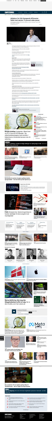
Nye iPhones (9, 14)
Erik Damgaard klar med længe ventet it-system (28, 93)
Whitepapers (31, 417)
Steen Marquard (31, 260)
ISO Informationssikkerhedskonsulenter (42, 225)
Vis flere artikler (38, 138)
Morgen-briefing (38, 116)
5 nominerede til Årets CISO (27, 14)
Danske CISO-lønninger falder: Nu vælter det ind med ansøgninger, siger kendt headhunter (36, 407)
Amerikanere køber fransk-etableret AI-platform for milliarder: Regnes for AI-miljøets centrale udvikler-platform (37, 401)
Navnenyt (21, 417)
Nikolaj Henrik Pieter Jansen (20, 260)
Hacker (6, 210)
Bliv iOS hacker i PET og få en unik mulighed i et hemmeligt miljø (20, 226)
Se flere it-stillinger (26, 231)
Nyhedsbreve (35, 0)
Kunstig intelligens (39, 129)
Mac (5, 383)
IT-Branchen (6, 278)
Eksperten (26, 0)
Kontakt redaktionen (22, 418)
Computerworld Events (32, 415)
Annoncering (30, 0)
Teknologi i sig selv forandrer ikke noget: (24, 109)
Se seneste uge (25, 409)
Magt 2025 (7, 389)
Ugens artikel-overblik (23, 414)
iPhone (27, 278)
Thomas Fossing (9, 260)
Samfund (36, 12)
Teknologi (20, 12)
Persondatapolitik (41, 414)
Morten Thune (42, 260)
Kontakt (39, 0)
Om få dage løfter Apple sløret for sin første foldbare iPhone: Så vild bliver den (17, 401)
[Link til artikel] (18, 121)
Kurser (18, 0)
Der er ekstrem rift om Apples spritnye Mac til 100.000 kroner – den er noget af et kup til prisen (17, 407)
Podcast (21, 415)
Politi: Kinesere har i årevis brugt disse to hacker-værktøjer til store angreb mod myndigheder (40, 136)
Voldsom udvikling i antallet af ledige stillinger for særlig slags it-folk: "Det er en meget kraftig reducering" (16, 404)
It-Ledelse (31, 12)
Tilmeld (30, 312)
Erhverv (25, 12)
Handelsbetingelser (41, 417)
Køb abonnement (43, 0)
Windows (37, 122)
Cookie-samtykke (41, 415)
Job (13, 0)
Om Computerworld (9, 0)
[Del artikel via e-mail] (39, 24)
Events (16, 0)
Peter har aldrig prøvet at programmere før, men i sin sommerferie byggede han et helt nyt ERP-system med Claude (16, 398)
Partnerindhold (31, 416)
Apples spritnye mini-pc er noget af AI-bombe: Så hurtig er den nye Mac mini (37, 404)
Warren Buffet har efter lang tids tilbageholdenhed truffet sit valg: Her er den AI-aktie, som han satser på (37, 398)
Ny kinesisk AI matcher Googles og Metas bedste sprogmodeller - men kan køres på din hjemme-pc (40, 131)
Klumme (6, 348)
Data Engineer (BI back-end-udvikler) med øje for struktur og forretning (10, 225)
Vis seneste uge (44, 138)
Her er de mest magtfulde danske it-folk (17, 14)
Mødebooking (22, 0)
